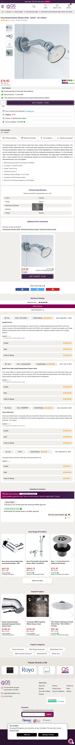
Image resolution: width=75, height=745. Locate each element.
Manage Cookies (48, 734)
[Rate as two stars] (40, 303)
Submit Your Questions (11, 494)
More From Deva (37, 581)
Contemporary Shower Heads (11, 229)
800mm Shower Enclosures (23, 653)
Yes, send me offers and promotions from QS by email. (38, 710)
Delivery (54, 686)
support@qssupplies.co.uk (12, 693)
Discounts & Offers (44, 691)
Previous (3, 555)
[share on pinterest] (53, 289)
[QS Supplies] (11, 6)
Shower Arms (56, 653)
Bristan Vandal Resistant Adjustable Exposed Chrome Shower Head (11, 624)
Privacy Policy (56, 688)
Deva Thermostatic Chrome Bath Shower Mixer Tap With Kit (37, 562)
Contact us (70, 686)
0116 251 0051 (8, 696)
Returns (69, 691)
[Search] (34, 6)
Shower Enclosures (18, 649)
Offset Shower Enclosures (37, 649)
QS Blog (41, 688)
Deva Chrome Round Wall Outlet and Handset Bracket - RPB (12, 562)
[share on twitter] (37, 289)
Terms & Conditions (58, 691)
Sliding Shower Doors (56, 649)
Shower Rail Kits (42, 653)
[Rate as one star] (39, 303)
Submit (49, 714)
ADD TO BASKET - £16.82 (40, 103)
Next (67, 51)
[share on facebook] (22, 289)
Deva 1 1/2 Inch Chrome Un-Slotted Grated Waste (60, 562)
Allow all (27, 734)
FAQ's (68, 688)
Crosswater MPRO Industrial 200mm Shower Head (36, 623)
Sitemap (41, 694)
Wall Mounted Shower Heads (30, 229)
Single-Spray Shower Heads (47, 229)
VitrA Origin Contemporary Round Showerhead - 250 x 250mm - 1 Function (62, 624)
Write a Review (37, 306)
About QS (42, 686)
